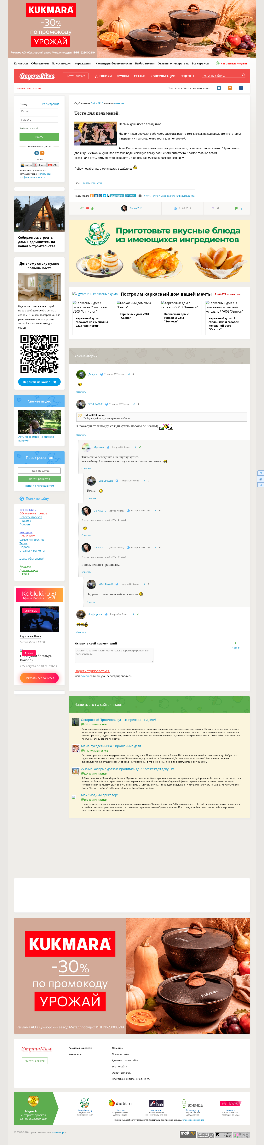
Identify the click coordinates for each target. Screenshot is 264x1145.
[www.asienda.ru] (193, 1107)
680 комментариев (95, 799)
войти (85, 676)
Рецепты (187, 76)
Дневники (103, 76)
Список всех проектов (193, 1120)
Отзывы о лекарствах (173, 63)
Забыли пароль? (29, 128)
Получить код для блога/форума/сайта (173, 195)
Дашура (93, 374)
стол (92, 182)
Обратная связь (121, 1072)
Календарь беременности (114, 63)
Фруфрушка (95, 614)
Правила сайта (120, 1054)
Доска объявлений (32, 558)
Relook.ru (231, 1110)
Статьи (140, 76)
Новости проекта (31, 517)
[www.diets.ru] (120, 1107)
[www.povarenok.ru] (84, 1107)
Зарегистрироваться (92, 671)
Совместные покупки (234, 63)
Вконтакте (36, 153)
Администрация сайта (125, 1060)
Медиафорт (58, 1132)
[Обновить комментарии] (260, 479)
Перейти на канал (36, 382)
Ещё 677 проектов (227, 294)
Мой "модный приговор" (99, 795)
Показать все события (39, 678)
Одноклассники (42, 153)
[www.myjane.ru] (156, 1107)
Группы (123, 76)
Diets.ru (120, 1110)
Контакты (75, 1054)
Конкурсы (21, 63)
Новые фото (27, 536)
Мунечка (99, 447)
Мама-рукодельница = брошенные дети (111, 746)
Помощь (25, 524)
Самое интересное (32, 539)
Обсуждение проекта (34, 513)
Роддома (25, 566)
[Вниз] (260, 485)
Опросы (25, 547)
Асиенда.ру (192, 1110)
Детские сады (29, 570)
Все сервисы (200, 63)
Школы (24, 574)
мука (99, 182)
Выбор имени (145, 63)
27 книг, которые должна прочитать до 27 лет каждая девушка (128, 769)
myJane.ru (156, 1110)
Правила (25, 521)
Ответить (81, 391)
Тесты (23, 543)
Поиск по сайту (37, 498)
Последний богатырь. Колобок (36, 658)
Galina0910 (97, 103)
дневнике (119, 103)
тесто (86, 182)
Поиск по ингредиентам (39, 485)
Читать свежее (75, 76)
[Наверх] (260, 472)
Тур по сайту (28, 510)
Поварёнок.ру (85, 1110)
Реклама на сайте (80, 1048)
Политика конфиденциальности (131, 1079)
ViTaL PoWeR (95, 404)
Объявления (40, 63)
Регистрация (50, 104)
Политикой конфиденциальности (35, 175)
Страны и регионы (32, 550)
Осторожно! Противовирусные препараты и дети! (118, 720)
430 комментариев (95, 724)
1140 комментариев (96, 750)
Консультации (163, 76)
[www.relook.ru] (231, 1107)
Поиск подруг (61, 63)
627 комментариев (95, 773)
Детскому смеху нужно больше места (39, 265)
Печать (146, 195)
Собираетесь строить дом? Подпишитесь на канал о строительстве (36, 241)
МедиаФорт (33, 1111)
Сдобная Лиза (30, 636)
